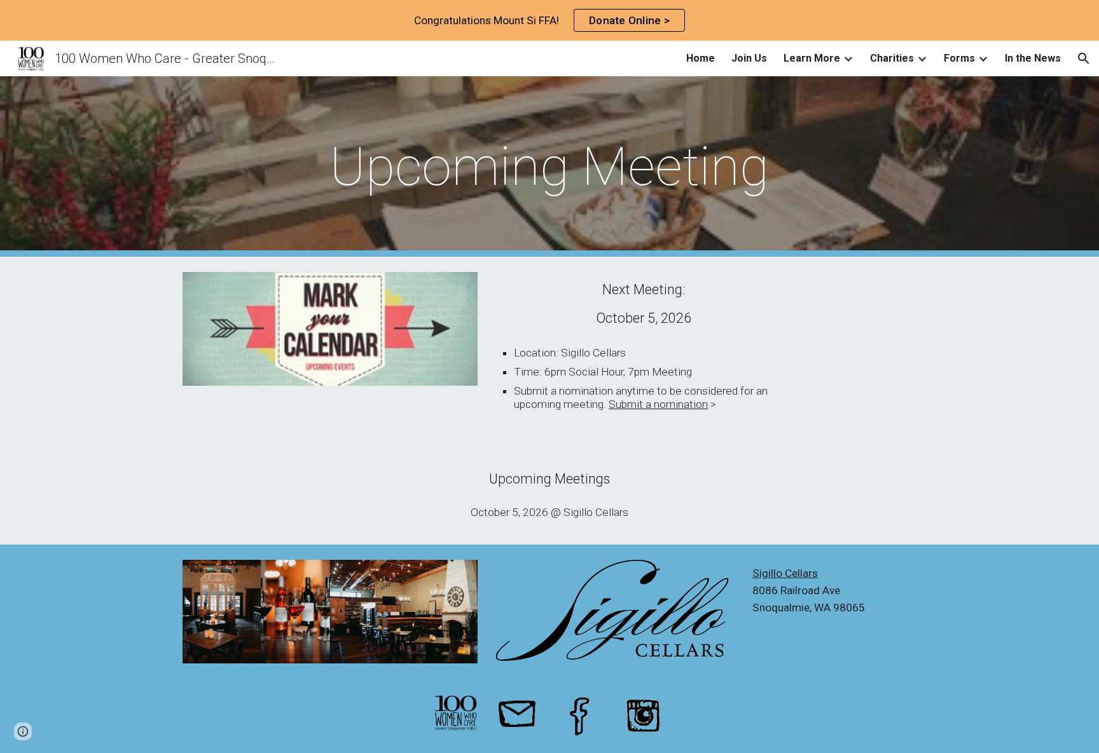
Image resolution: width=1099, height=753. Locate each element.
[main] (549, 166)
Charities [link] (892, 58)
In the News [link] (1033, 58)
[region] (549, 20)
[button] (1083, 58)
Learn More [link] (812, 58)
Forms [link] (959, 58)
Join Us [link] (749, 58)
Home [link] (700, 58)
